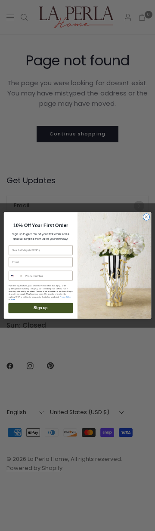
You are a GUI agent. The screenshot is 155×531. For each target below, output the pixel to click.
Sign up (40, 308)
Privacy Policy (65, 297)
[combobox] (16, 276)
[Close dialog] (146, 217)
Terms (12, 300)
